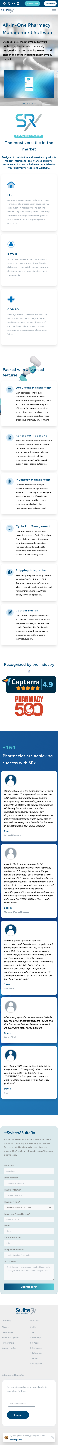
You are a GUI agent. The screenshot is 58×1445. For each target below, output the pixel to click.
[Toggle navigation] (54, 10)
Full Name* (9, 1165)
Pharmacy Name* (12, 1189)
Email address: (13, 1397)
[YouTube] (13, 3)
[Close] (52, 1438)
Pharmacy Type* (17, 1204)
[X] (9, 3)
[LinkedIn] (18, 3)
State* (7, 1225)
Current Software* (12, 1237)
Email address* (11, 1177)
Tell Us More (10, 1261)
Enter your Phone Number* (17, 1214)
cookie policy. (16, 1440)
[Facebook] (4, 3)
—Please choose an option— (18, 1207)
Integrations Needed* (14, 1249)
